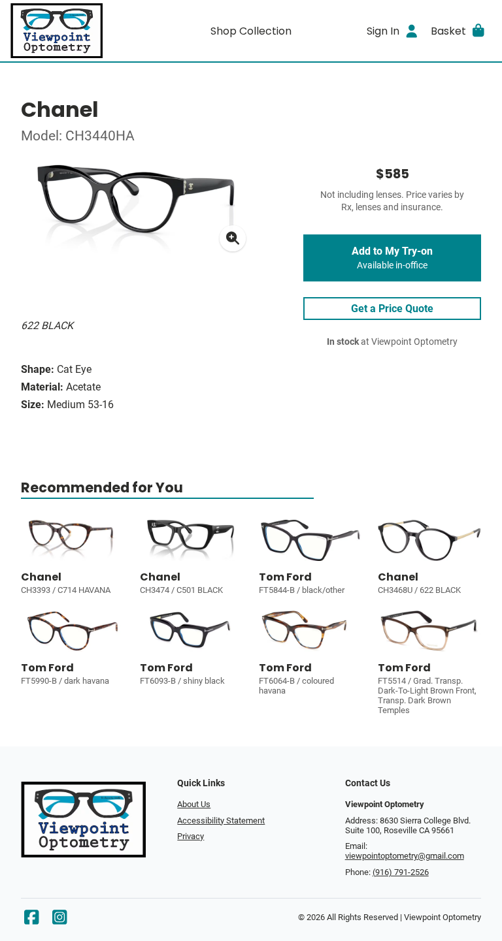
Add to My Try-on (392, 258)
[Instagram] (59, 920)
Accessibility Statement (221, 820)
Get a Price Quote (392, 308)
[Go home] (70, 30)
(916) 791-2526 (401, 872)
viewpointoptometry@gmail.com (404, 856)
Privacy (190, 836)
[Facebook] (31, 920)
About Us (193, 804)
